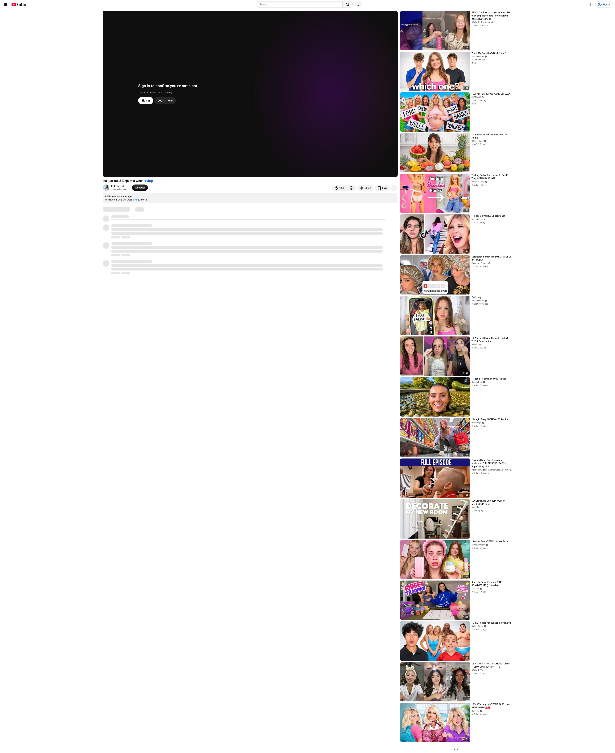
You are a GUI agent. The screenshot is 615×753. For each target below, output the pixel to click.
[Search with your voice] (358, 4)
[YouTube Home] (19, 4)
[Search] (347, 4)
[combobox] (300, 4)
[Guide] (6, 4)
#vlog (148, 181)
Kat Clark (116, 186)
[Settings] (591, 4)
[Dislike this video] (351, 188)
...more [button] (143, 199)
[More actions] (394, 188)
